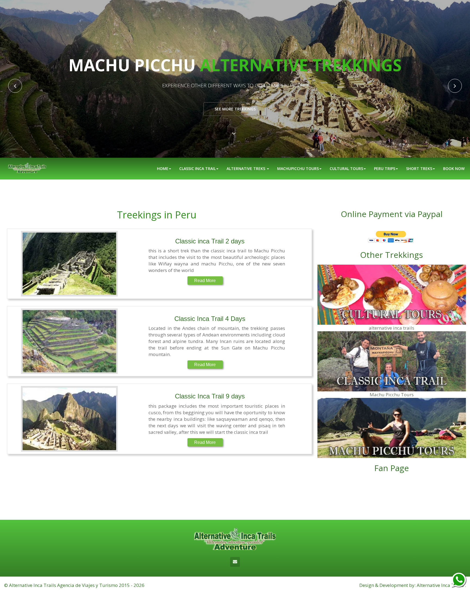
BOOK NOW (454, 168)
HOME (162, 168)
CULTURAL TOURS (346, 168)
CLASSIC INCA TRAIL (197, 168)
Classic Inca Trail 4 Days (209, 318)
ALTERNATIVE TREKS (246, 168)
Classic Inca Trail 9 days (210, 396)
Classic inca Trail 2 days (210, 241)
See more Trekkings (235, 109)
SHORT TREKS (419, 168)
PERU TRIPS (384, 168)
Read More (205, 280)
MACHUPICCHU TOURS (298, 168)
